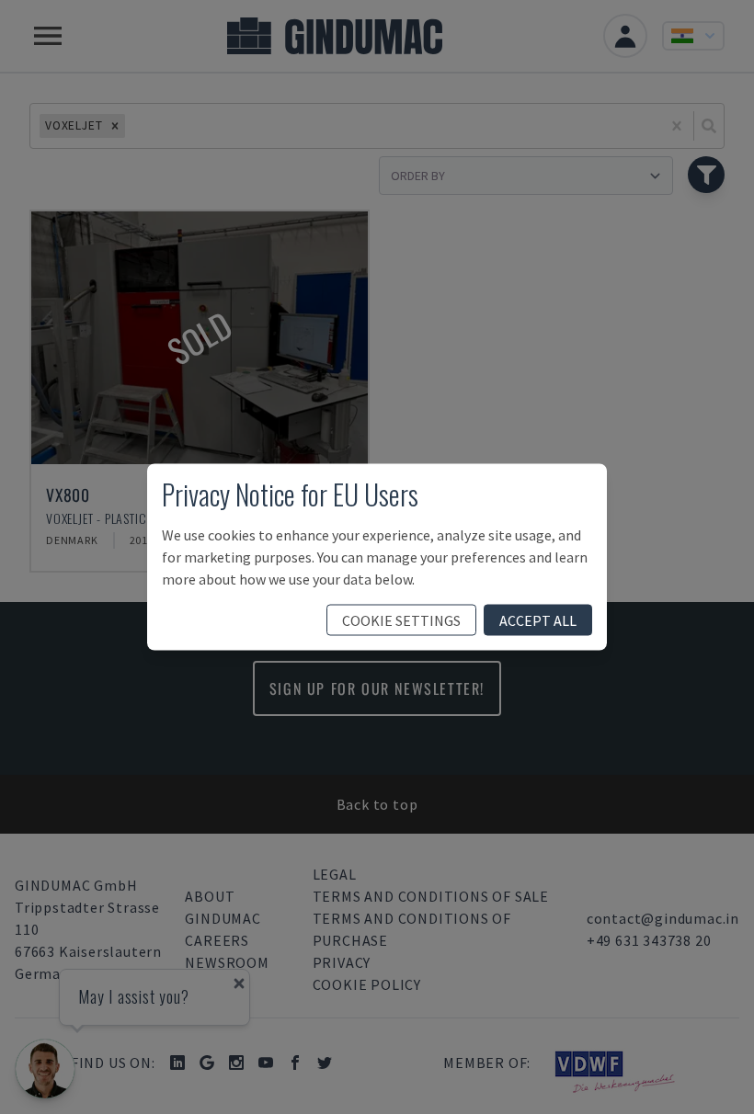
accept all (538, 620)
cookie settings (401, 620)
